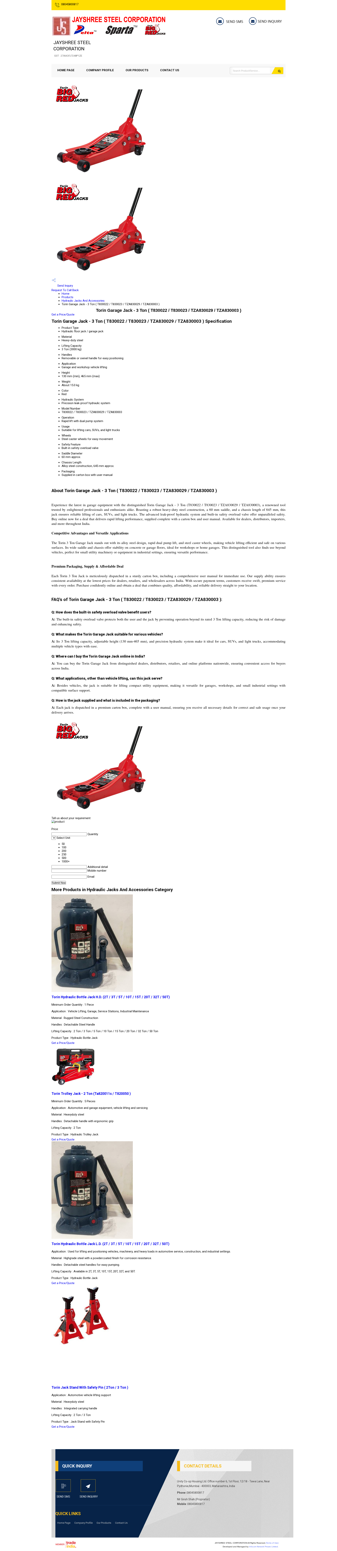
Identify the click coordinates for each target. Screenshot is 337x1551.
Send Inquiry (65, 285)
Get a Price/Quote (62, 314)
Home (65, 293)
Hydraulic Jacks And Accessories (83, 300)
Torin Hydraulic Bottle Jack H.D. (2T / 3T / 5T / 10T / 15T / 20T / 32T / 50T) (110, 997)
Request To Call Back (65, 290)
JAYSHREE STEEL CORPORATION (72, 48)
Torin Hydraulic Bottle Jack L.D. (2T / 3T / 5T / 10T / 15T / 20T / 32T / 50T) (110, 1244)
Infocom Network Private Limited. (263, 1547)
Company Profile (100, 70)
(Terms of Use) (272, 1543)
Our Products (137, 70)
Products (67, 297)
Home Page (65, 70)
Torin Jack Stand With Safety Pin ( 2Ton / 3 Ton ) (89, 1387)
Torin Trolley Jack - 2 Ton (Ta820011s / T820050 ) (91, 1094)
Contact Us (169, 70)
